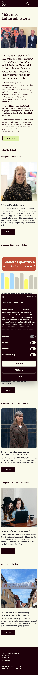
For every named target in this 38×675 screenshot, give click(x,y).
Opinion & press (7, 666)
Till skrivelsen (10, 138)
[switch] (33, 342)
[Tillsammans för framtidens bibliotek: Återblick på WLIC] (19, 428)
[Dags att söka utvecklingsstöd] (19, 507)
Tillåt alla (19, 364)
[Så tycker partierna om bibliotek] (19, 269)
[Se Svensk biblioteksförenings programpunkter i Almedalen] (19, 588)
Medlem (4, 668)
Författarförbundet (19, 65)
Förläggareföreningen (16, 62)
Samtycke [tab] (7, 302)
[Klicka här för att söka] (27, 4)
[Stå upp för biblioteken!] (19, 181)
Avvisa (19, 376)
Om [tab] (31, 302)
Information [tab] (19, 302)
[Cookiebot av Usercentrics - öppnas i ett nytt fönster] (27, 297)
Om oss (18, 668)
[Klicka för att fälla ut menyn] (33, 4)
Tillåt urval (19, 370)
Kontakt (18, 666)
